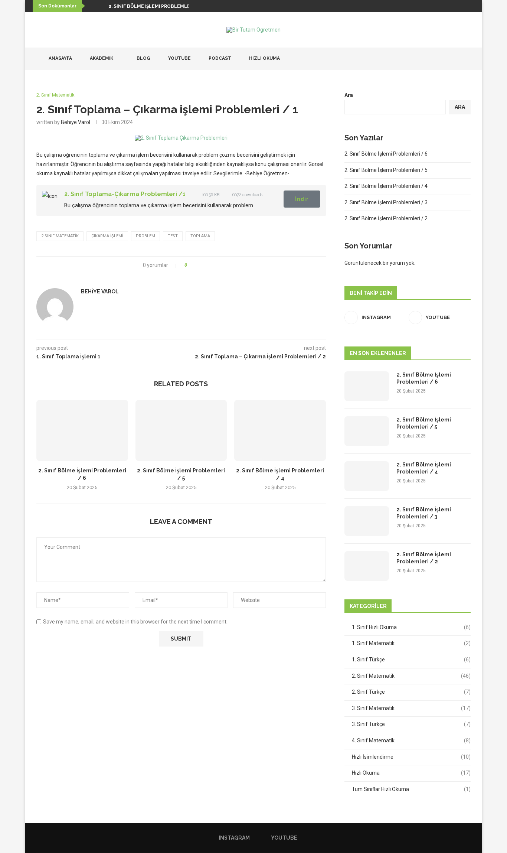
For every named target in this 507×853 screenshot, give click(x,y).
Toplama (200, 236)
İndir (302, 199)
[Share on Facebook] (199, 265)
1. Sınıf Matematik (411, 643)
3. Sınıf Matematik (411, 708)
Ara (348, 95)
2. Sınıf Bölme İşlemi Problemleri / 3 (386, 202)
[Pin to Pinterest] (213, 265)
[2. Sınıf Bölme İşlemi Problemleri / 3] (366, 521)
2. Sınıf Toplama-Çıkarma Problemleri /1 (125, 194)
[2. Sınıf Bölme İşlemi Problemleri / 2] (366, 566)
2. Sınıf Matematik (411, 676)
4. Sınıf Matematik (411, 740)
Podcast (219, 58)
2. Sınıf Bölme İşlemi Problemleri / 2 (386, 218)
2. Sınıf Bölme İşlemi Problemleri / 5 (386, 170)
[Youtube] (456, 58)
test (173, 236)
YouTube (179, 58)
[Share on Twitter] (206, 265)
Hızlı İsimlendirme (411, 757)
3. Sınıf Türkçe (411, 724)
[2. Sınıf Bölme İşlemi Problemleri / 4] (280, 430)
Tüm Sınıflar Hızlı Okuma (411, 789)
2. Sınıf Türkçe (411, 692)
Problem (145, 236)
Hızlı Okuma (264, 58)
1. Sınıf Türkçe (411, 659)
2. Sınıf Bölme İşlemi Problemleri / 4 (386, 186)
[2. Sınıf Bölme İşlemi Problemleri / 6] (82, 430)
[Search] (467, 58)
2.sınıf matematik (60, 236)
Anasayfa (60, 58)
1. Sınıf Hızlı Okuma (411, 627)
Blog (142, 58)
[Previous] (92, 6)
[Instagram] (449, 58)
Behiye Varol (75, 122)
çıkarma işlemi (107, 236)
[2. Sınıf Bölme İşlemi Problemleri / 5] (181, 430)
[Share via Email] (220, 265)
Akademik (101, 58)
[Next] (101, 6)
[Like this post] (191, 265)
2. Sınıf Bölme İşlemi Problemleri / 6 (155, 6)
